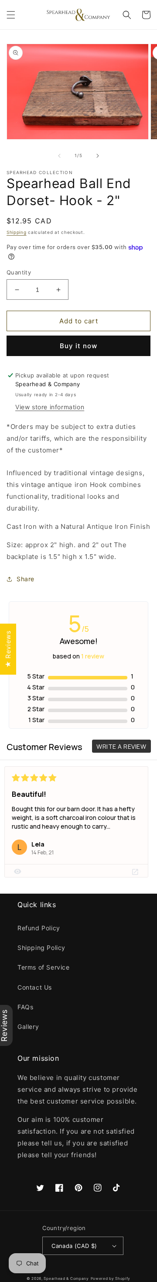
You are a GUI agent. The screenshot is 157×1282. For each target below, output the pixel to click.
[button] (10, 14)
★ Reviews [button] (8, 649)
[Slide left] (59, 155)
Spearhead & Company (66, 1278)
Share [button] (25, 579)
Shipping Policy (41, 947)
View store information (49, 407)
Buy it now (78, 346)
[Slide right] (97, 155)
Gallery (28, 1026)
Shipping (17, 232)
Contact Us (34, 987)
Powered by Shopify (111, 1278)
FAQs (25, 1007)
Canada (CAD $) (74, 1245)
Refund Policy (38, 928)
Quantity (19, 272)
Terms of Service (43, 967)
